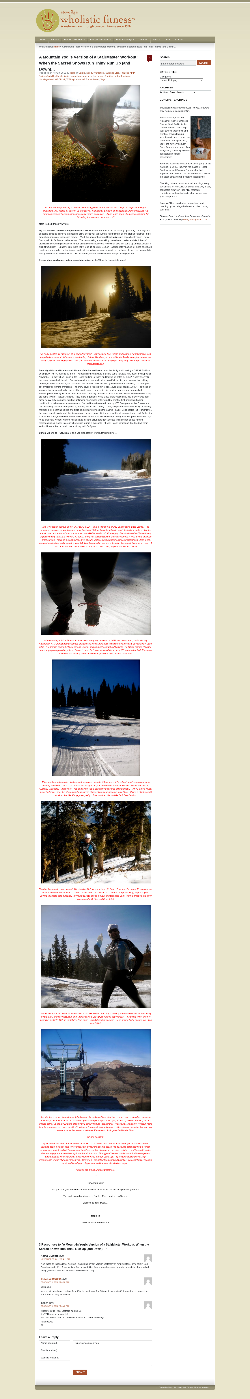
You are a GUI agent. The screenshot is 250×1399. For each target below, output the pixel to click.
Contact (179, 39)
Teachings (126, 76)
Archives (164, 92)
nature (100, 76)
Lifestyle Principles (100, 39)
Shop (156, 39)
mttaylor (92, 76)
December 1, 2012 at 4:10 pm (55, 1282)
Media (143, 39)
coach (73, 73)
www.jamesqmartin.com (195, 219)
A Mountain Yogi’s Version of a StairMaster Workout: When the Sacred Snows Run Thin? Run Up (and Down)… (88, 63)
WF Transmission (90, 79)
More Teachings (125, 39)
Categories (165, 76)
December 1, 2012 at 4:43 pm (55, 1306)
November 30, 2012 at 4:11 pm (55, 1259)
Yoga (102, 79)
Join (168, 39)
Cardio (82, 73)
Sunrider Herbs (112, 76)
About (55, 39)
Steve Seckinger (51, 1278)
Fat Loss (124, 73)
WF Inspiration (73, 79)
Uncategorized (46, 79)
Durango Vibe (112, 73)
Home (43, 39)
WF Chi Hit (60, 79)
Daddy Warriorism (95, 73)
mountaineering (79, 76)
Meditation (65, 76)
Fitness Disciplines (74, 39)
